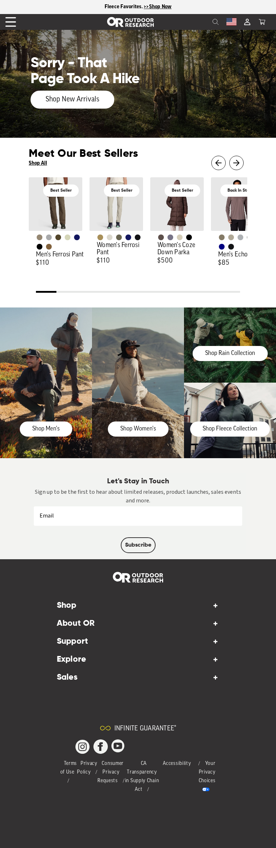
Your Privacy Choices (207, 772)
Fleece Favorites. (124, 6)
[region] (138, 7)
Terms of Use (68, 768)
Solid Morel (39, 237)
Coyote (49, 247)
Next (236, 163)
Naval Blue (222, 247)
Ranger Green (119, 237)
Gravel (222, 237)
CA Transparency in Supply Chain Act (142, 776)
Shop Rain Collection (230, 353)
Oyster (180, 237)
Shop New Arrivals (72, 99)
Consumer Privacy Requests (110, 772)
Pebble (240, 237)
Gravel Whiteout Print (231, 237)
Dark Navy (77, 237)
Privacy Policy (87, 768)
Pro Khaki (67, 237)
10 (230, 293)
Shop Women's (138, 429)
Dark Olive (58, 237)
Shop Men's (46, 429)
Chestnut (161, 237)
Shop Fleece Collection (230, 429)
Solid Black (39, 247)
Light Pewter (109, 237)
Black (138, 237)
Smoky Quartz (170, 237)
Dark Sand (100, 237)
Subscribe (138, 545)
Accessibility (177, 763)
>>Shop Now (158, 6)
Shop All (38, 163)
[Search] (200, 22)
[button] (262, 22)
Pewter (49, 237)
